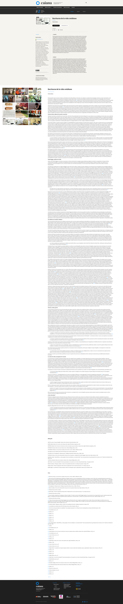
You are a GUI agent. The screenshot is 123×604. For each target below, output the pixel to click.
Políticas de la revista (67, 586)
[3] (84, 140)
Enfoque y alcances (67, 584)
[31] (83, 339)
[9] (107, 189)
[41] (76, 402)
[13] (66, 244)
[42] (55, 409)
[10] (59, 192)
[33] (48, 546)
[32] (48, 544)
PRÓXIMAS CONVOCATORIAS (79, 583)
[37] (102, 374)
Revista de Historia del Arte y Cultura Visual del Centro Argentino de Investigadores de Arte (58, 3)
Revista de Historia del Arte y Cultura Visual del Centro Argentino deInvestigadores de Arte (40, 589)
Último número (56, 584)
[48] (63, 429)
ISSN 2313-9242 (38, 591)
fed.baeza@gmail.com (40, 39)
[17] (55, 271)
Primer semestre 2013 (42, 11)
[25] (107, 300)
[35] (91, 367)
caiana (46, 2)
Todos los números (40, 7)
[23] (70, 292)
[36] (56, 372)
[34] (48, 547)
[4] (64, 147)
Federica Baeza (55, 22)
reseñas (84, 11)
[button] (86, 2)
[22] (63, 288)
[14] (48, 509)
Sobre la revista (47, 7)
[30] (112, 333)
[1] (76, 100)
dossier (78, 11)
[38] (80, 383)
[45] (74, 417)
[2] (63, 106)
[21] (74, 287)
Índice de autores (67, 7)
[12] (109, 223)
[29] (110, 329)
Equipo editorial (66, 585)
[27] (95, 314)
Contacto (73, 7)
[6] (102, 173)
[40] (51, 402)
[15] (59, 254)
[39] (55, 390)
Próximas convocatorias (57, 7)
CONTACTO (78, 585)
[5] (65, 155)
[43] (60, 415)
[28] (78, 316)
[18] (57, 274)
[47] (99, 426)
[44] (59, 416)
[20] (94, 283)
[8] (102, 184)
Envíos (65, 588)
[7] (74, 176)
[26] (56, 302)
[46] (74, 422)
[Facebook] (84, 601)
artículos (72, 11)
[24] (77, 297)
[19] (107, 277)
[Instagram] (86, 601)
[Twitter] (82, 601)
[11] (66, 202)
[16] (55, 262)
